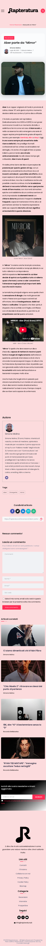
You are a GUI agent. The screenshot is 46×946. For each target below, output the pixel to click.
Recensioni (18, 25)
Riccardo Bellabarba (11, 732)
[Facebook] (19, 917)
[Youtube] (27, 917)
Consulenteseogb (22, 943)
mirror (22, 492)
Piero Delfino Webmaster (14, 942)
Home (11, 25)
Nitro (31, 137)
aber (5, 492)
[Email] (6, 477)
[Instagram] (23, 917)
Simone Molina (15, 48)
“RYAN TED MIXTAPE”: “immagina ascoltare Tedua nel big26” (19, 765)
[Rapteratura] (23, 10)
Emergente (13, 492)
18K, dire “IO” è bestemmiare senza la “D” (22, 726)
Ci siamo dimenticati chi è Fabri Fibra (22, 650)
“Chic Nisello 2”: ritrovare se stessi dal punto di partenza (22, 688)
